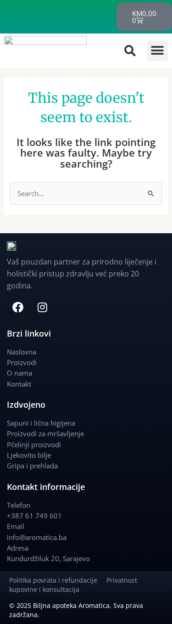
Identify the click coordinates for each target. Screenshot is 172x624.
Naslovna (21, 351)
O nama (19, 372)
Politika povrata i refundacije (57, 580)
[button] (157, 50)
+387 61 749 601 (34, 515)
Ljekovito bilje (29, 455)
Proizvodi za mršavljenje (45, 433)
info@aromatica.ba (37, 537)
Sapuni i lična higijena (41, 422)
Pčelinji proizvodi (34, 444)
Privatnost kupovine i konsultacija (73, 585)
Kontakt (19, 383)
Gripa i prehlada (32, 465)
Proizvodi (22, 362)
